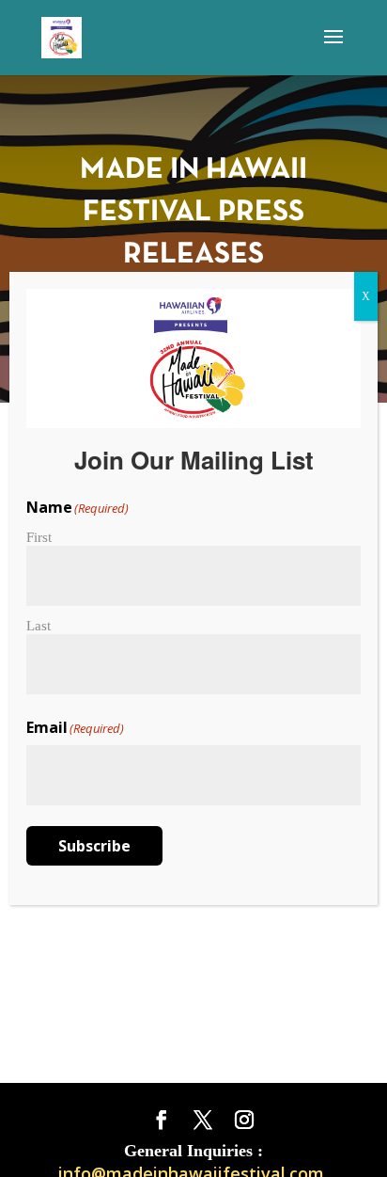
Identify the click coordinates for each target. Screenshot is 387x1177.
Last (38, 625)
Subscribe (94, 845)
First (39, 537)
